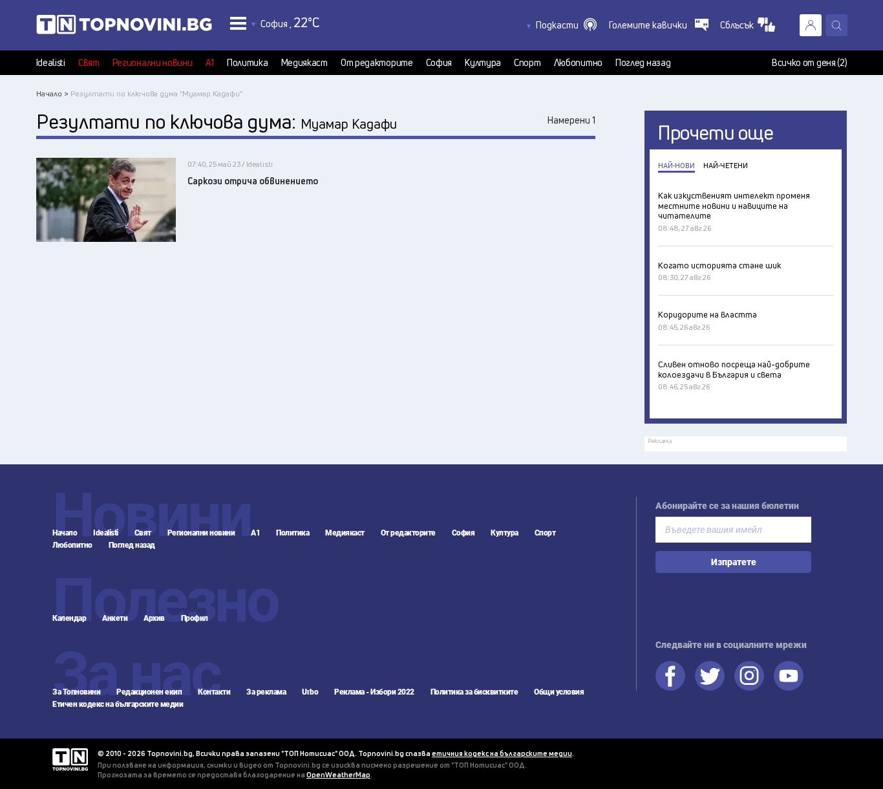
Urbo (310, 692)
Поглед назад (642, 62)
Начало (64, 532)
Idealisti (50, 62)
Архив (154, 618)
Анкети (114, 618)
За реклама (266, 692)
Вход (811, 25)
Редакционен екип (149, 692)
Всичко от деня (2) (809, 62)
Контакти (214, 692)
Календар (69, 618)
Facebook (670, 676)
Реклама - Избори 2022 (374, 692)
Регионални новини (152, 62)
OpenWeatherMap (338, 774)
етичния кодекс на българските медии (502, 753)
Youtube (788, 676)
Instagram (749, 676)
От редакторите (377, 62)
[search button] (836, 25)
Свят (89, 62)
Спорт (527, 62)
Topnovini (70, 759)
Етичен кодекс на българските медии (117, 704)
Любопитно (578, 62)
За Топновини (76, 692)
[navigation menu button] (238, 23)
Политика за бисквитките (474, 692)
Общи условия (559, 692)
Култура (483, 62)
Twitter (710, 676)
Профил (194, 618)
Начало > (52, 93)
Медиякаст (304, 62)
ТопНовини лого (124, 27)
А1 (210, 62)
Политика (247, 62)
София (439, 62)
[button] (566, 25)
